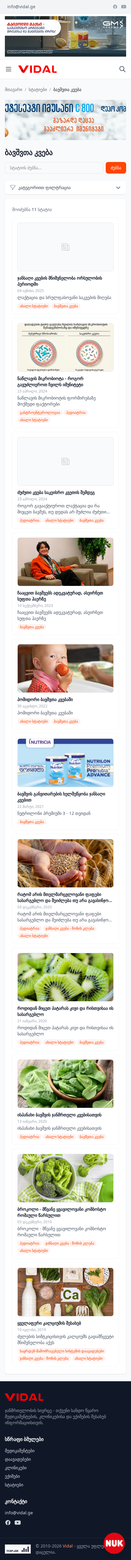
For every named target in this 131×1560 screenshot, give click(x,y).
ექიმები (12, 1476)
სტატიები (38, 89)
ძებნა (116, 168)
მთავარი (13, 89)
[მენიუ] (8, 69)
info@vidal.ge (21, 6)
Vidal (68, 1546)
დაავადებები (18, 1459)
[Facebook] (115, 6)
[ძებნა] (122, 69)
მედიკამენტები (19, 1450)
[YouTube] (123, 6)
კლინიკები (16, 1467)
